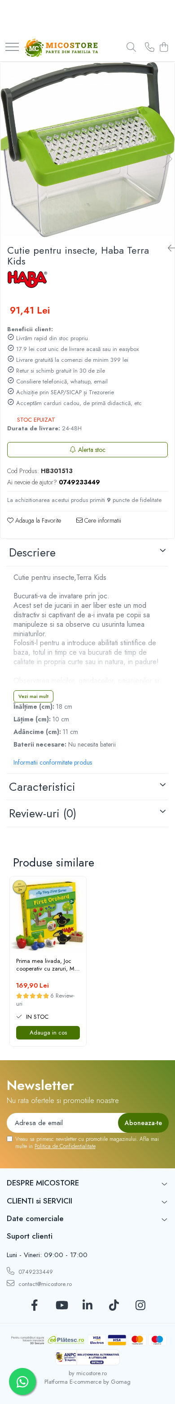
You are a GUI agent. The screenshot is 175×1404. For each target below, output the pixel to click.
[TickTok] (114, 1306)
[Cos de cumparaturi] (163, 47)
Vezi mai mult (33, 696)
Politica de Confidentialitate (65, 1146)
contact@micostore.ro (44, 1284)
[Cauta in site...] (131, 47)
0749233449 (35, 1271)
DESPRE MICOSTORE (43, 1182)
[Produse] (12, 47)
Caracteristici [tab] (42, 786)
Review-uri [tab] (42, 813)
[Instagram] (141, 1306)
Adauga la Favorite (37, 520)
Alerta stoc (91, 449)
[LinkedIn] (88, 1306)
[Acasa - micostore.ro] (61, 48)
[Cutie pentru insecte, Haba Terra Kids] (87, 149)
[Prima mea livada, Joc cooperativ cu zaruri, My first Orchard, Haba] (48, 914)
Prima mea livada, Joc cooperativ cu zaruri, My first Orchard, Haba (46, 965)
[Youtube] (61, 1306)
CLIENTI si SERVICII (39, 1200)
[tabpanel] (87, 149)
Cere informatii (102, 520)
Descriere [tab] (32, 552)
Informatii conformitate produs (52, 762)
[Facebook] (35, 1306)
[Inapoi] (168, 248)
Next (167, 159)
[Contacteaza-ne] (149, 47)
